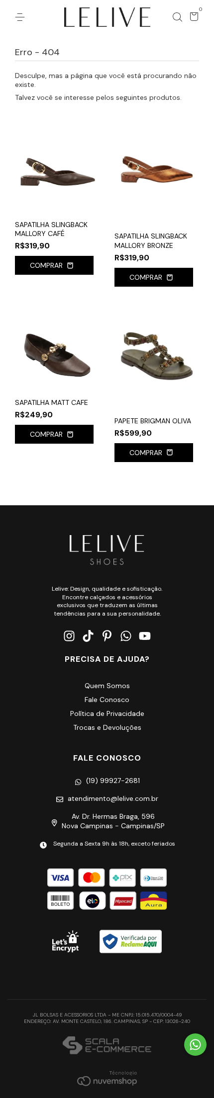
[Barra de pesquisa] (177, 17)
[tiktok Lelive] (88, 636)
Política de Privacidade (107, 713)
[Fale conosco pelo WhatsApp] (195, 1044)
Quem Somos (107, 685)
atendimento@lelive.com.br (113, 798)
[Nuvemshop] (107, 1078)
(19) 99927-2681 (113, 780)
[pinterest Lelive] (107, 636)
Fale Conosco (107, 699)
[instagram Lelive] (69, 636)
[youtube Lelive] (145, 636)
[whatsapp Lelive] (126, 636)
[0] (192, 18)
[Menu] (21, 17)
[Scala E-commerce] (107, 1046)
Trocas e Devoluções (107, 727)
